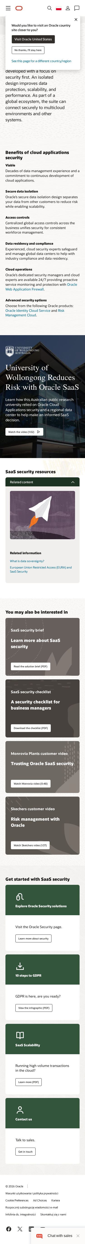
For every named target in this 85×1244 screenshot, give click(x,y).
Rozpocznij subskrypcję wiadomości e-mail (31, 1207)
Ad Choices (40, 1200)
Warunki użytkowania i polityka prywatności (31, 1193)
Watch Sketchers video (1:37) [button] (30, 845)
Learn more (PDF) (27, 1082)
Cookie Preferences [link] (17, 1200)
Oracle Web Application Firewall (41, 286)
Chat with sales (60, 1236)
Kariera (55, 1200)
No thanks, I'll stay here (28, 50)
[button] (8, 8)
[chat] (39, 1235)
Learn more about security (33, 938)
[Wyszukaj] (49, 8)
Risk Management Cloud (34, 312)
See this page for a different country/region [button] (41, 61)
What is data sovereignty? (27, 561)
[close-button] (78, 1236)
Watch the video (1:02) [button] (21, 432)
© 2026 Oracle (14, 1186)
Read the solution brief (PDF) (30, 666)
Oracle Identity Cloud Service (27, 310)
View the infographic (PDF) (33, 1008)
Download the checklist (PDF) (31, 728)
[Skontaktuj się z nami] (77, 8)
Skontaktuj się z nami (53, 1214)
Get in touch (25, 1151)
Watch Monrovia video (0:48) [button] (31, 783)
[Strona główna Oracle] (19, 8)
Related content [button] (21, 482)
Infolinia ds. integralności (20, 1214)
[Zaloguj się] (67, 8)
